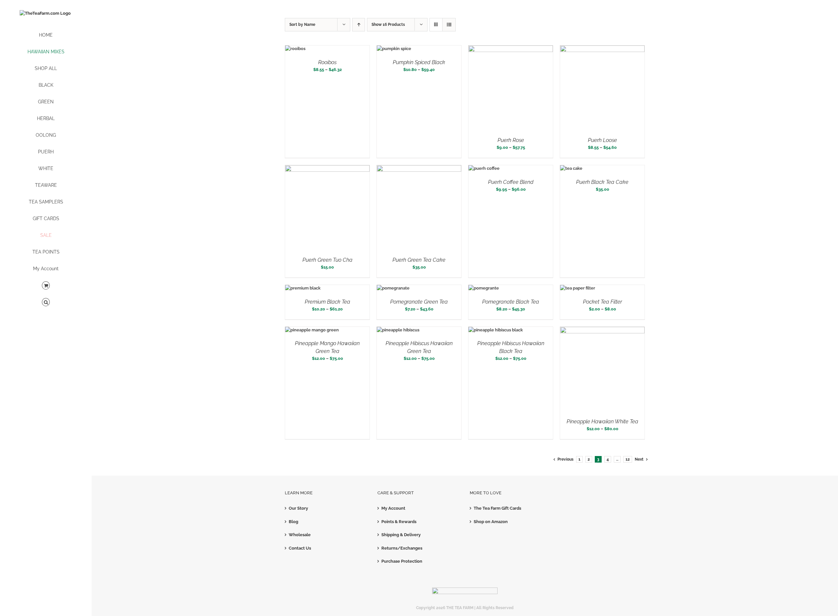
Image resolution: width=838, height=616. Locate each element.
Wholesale (300, 534)
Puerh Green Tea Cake (419, 260)
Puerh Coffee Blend (511, 182)
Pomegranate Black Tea (510, 302)
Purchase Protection (401, 561)
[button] (46, 302)
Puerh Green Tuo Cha (327, 260)
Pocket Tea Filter (602, 302)
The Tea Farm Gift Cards (497, 508)
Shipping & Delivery (401, 534)
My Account (393, 508)
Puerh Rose (511, 140)
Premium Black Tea (327, 302)
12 (628, 459)
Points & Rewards (398, 521)
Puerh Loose (602, 140)
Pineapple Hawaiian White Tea (602, 421)
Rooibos (327, 62)
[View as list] (449, 24)
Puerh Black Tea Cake (602, 182)
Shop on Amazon (491, 521)
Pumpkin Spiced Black (419, 62)
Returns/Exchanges (401, 548)
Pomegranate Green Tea (419, 302)
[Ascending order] (358, 24)
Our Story (298, 508)
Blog (293, 521)
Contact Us (300, 548)
